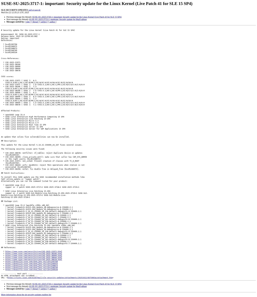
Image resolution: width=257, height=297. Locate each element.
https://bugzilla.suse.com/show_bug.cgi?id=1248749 (31, 268)
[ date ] (28, 22)
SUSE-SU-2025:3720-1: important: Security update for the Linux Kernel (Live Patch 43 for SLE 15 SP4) (77, 17)
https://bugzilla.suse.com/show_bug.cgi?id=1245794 (31, 262)
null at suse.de (34, 10)
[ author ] (52, 22)
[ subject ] (44, 22)
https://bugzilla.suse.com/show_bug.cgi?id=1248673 (31, 266)
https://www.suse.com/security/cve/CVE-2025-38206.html (33, 253)
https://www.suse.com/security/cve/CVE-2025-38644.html (33, 258)
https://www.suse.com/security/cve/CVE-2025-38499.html (33, 255)
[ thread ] (35, 22)
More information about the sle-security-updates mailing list (26, 295)
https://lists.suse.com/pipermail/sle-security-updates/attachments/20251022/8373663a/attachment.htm (59, 278)
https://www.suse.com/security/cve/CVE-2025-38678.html (33, 260)
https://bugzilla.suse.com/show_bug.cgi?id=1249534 (31, 270)
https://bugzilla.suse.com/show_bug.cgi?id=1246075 (31, 264)
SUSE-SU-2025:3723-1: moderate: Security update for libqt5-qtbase (58, 19)
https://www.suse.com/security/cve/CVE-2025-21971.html (33, 251)
